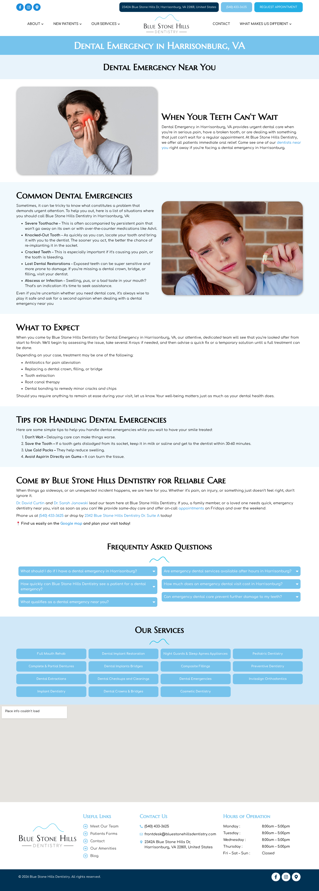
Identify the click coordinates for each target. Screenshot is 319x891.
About (33, 24)
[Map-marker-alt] (37, 7)
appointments (191, 508)
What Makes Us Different (264, 24)
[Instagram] (28, 7)
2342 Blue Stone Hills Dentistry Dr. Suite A (122, 516)
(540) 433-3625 (51, 516)
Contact (221, 24)
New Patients (65, 24)
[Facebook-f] (20, 7)
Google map (71, 523)
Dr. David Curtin (30, 503)
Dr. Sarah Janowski (71, 503)
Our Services (104, 24)
